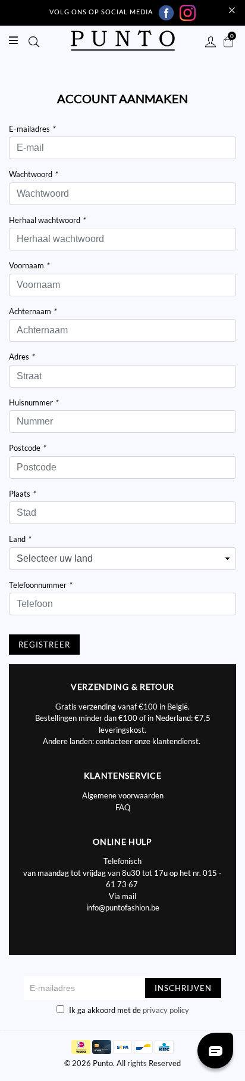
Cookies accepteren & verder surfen (142, 222)
